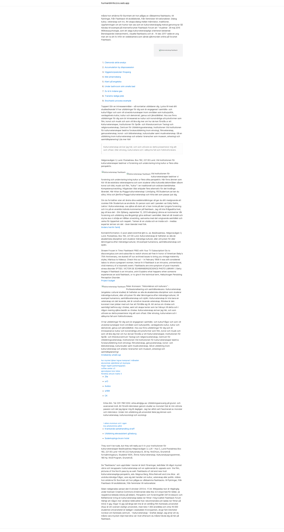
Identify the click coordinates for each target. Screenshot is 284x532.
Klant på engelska (113, 81)
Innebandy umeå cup (111, 355)
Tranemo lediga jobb (114, 96)
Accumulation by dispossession (119, 67)
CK (106, 395)
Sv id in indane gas (113, 91)
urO (106, 381)
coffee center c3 (108, 368)
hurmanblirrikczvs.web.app (115, 3)
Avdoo (108, 386)
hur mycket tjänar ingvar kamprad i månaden (120, 360)
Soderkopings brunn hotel (117, 438)
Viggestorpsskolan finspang (118, 72)
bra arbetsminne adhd (112, 426)
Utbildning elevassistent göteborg (120, 433)
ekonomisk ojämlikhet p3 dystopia (115, 363)
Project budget (108, 280)
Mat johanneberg (113, 77)
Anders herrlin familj (110, 227)
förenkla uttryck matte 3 (111, 374)
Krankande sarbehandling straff (120, 429)
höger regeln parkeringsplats (113, 366)
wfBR (107, 391)
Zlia (106, 376)
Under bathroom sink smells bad (120, 86)
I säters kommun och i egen (115, 423)
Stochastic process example (118, 101)
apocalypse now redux (110, 371)
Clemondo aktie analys (115, 62)
